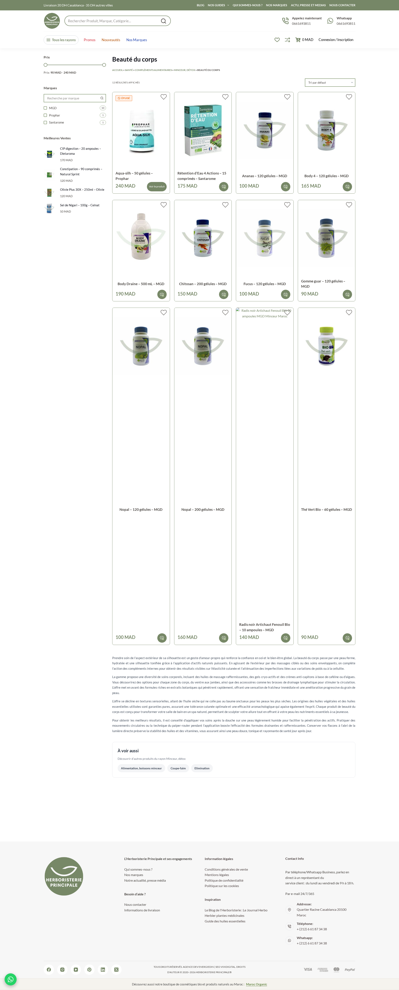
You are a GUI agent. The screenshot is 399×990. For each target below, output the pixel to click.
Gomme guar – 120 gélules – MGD (323, 284)
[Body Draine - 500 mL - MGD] (141, 238)
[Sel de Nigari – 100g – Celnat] (49, 208)
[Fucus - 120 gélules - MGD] (264, 238)
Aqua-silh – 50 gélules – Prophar (134, 176)
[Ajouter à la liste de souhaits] (164, 97)
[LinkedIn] (103, 969)
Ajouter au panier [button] (223, 186)
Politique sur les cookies (222, 886)
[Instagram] (62, 969)
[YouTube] (76, 969)
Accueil (117, 70)
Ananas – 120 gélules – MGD (264, 176)
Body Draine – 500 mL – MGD (141, 284)
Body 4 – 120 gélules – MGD (326, 176)
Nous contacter (135, 904)
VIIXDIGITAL (228, 966)
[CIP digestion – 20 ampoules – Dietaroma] (49, 154)
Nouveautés (111, 40)
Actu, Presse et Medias (308, 5)
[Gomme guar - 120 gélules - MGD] (326, 238)
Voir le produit (157, 186)
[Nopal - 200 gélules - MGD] (203, 346)
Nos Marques (276, 5)
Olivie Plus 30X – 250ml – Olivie (82, 189)
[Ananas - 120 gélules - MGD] (264, 130)
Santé (129, 70)
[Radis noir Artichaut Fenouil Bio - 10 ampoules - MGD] (264, 464)
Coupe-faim (178, 768)
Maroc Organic (256, 984)
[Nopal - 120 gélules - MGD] (141, 346)
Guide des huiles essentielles (225, 921)
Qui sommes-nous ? (247, 5)
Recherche (163, 21)
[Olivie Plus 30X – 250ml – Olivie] (49, 192)
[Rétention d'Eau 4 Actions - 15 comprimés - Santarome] (203, 130)
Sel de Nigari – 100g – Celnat (80, 205)
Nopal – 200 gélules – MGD (202, 509)
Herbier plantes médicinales (224, 915)
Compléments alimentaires (153, 70)
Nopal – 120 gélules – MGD (141, 509)
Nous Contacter (342, 5)
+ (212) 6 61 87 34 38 (312, 929)
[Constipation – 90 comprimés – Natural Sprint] (49, 175)
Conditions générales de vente (226, 869)
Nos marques (136, 40)
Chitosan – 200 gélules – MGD (203, 284)
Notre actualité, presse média (145, 880)
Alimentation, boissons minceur (141, 768)
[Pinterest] (89, 969)
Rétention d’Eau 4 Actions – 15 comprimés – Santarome (201, 176)
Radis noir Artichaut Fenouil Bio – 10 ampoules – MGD (264, 627)
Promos (89, 40)
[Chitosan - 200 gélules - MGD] (203, 238)
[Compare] (287, 39)
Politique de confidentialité (224, 880)
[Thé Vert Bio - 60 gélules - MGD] (326, 346)
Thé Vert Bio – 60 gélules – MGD (326, 509)
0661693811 (301, 23)
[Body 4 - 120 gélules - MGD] (326, 130)
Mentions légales (217, 875)
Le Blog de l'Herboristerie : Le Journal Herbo (236, 910)
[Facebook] (49, 969)
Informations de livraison (142, 910)
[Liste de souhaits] (277, 39)
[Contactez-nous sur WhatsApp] (11, 979)
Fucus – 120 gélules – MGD (265, 284)
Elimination (202, 768)
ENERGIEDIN (206, 966)
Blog (200, 5)
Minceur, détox (184, 70)
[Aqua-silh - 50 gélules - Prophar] (141, 130)
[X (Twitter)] (116, 969)
